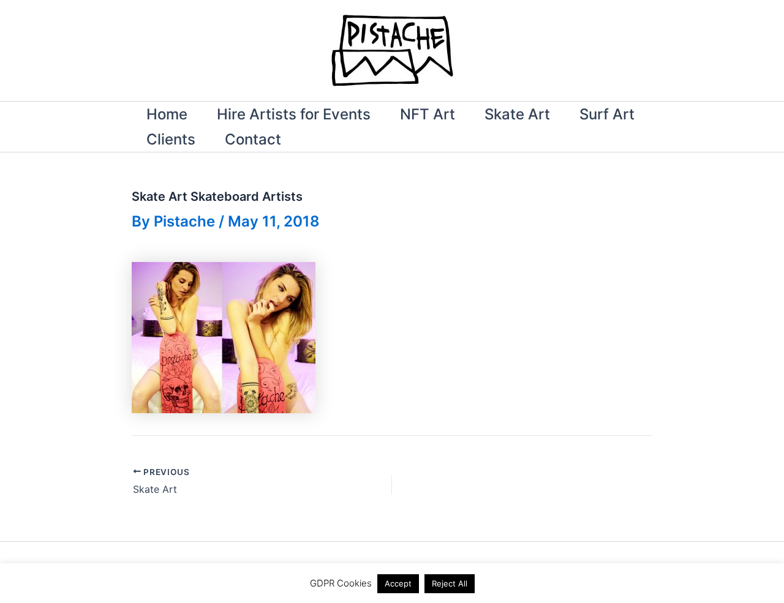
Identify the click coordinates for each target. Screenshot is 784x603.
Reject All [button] (449, 583)
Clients (170, 139)
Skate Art (517, 114)
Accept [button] (398, 583)
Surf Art (607, 114)
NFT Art (427, 114)
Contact (253, 139)
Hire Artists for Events (294, 114)
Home (166, 114)
